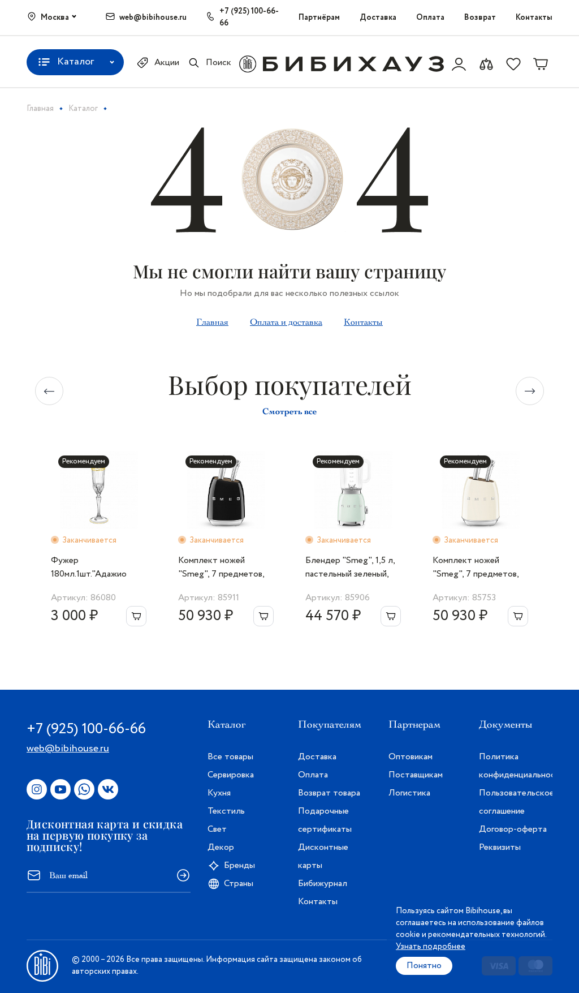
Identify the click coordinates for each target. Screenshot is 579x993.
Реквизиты (500, 847)
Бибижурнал (322, 883)
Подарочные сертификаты (325, 820)
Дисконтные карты (323, 856)
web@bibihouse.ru (153, 17)
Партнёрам (319, 17)
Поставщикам (415, 774)
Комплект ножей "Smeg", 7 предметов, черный (221, 567)
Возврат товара (329, 792)
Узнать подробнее (430, 946)
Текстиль (226, 811)
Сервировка (231, 774)
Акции (166, 62)
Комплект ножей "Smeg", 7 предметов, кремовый (475, 567)
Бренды (239, 865)
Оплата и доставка (286, 322)
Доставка (378, 17)
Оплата (430, 17)
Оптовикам (410, 756)
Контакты (534, 17)
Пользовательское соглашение (515, 802)
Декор (221, 847)
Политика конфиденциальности (515, 765)
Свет (217, 829)
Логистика (409, 792)
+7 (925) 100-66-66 (249, 17)
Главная (212, 322)
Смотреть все (289, 411)
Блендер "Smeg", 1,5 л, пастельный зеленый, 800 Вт (350, 567)
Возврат (480, 17)
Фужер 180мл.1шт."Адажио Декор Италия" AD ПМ (98, 567)
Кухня (219, 792)
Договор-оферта (513, 829)
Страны (238, 883)
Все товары (230, 756)
